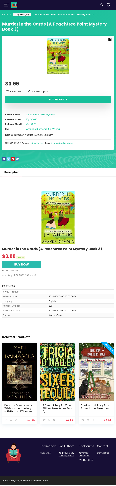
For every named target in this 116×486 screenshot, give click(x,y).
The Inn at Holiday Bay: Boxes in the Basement (95, 406)
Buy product (58, 99)
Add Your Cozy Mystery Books (66, 454)
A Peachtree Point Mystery (40, 114)
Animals (54, 143)
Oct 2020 (31, 124)
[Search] (101, 5)
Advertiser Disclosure (84, 454)
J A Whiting (54, 128)
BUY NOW (21, 264)
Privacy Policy (86, 459)
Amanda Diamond (36, 128)
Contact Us (103, 452)
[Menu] (6, 5)
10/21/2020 (31, 119)
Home (5, 14)
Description (11, 172)
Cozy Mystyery (21, 14)
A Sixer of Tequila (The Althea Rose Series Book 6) (58, 408)
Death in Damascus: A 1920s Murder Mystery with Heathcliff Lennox (18, 408)
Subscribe (45, 452)
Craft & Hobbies (66, 143)
